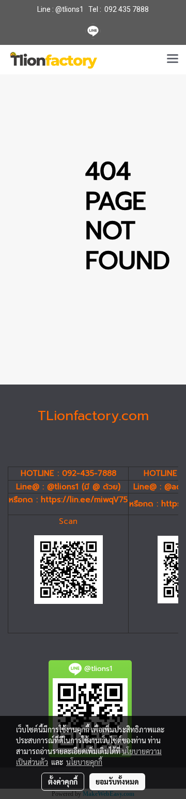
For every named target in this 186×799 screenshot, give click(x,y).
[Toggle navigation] (172, 59)
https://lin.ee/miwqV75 (84, 499)
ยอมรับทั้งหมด (117, 781)
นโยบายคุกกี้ (84, 761)
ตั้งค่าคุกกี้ (63, 781)
